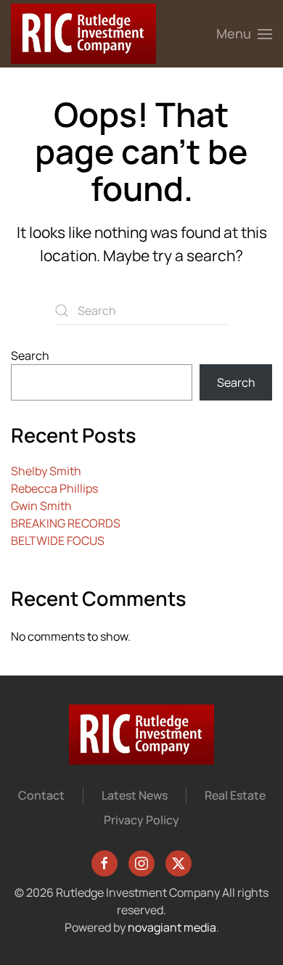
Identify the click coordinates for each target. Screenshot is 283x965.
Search (30, 356)
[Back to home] (83, 34)
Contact (41, 795)
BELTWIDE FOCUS (57, 541)
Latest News (135, 795)
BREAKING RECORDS (65, 523)
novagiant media (172, 927)
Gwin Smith (41, 506)
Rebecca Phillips (54, 488)
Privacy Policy (141, 820)
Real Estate (235, 795)
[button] (244, 34)
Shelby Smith (46, 471)
